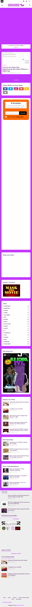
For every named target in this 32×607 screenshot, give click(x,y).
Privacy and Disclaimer (24, 597)
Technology (16, 332)
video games (16, 343)
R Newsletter (16, 519)
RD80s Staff (6, 72)
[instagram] (29, 1)
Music (16, 321)
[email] (5, 92)
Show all (16, 47)
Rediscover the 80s (20, 605)
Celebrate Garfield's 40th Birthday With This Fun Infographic (19, 574)
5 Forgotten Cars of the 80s (16, 409)
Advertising (16, 306)
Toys (16, 335)
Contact (15, 597)
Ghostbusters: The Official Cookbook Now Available (18, 443)
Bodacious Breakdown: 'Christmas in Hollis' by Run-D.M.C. (18, 476)
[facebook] (24, 1)
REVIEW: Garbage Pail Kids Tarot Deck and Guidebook (18, 449)
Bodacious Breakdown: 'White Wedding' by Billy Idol (16, 469)
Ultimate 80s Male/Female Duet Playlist (19, 402)
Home (4, 597)
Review (16, 326)
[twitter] (26, 1)
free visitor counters (7, 602)
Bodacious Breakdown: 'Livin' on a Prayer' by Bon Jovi (17, 483)
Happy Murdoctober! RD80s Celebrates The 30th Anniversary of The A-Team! (18, 430)
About (13, 599)
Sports (16, 328)
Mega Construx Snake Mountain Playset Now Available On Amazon (19, 456)
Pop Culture (16, 323)
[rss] (26, 88)
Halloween (16, 315)
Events (16, 310)
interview (16, 341)
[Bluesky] (10, 92)
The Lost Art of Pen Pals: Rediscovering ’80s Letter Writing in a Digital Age (15, 69)
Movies (16, 319)
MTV (16, 317)
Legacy (9, 597)
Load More (16, 80)
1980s (5, 65)
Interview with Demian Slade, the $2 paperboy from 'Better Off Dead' (18, 423)
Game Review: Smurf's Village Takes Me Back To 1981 (18, 416)
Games (16, 312)
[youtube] (21, 88)
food (16, 339)
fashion (16, 337)
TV (16, 330)
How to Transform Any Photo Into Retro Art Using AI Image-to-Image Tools (18, 496)
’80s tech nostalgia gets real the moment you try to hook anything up (19, 503)
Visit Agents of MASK (16, 553)
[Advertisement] (16, 26)
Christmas (16, 308)
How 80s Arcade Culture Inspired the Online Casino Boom (18, 509)
